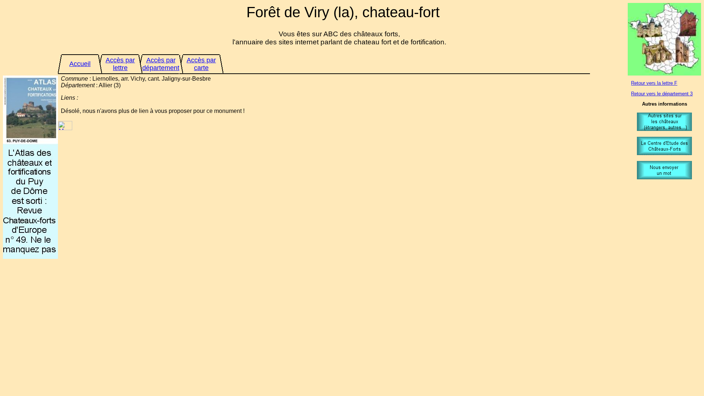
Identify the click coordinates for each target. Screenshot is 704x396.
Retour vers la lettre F (654, 83)
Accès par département (160, 64)
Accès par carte (201, 64)
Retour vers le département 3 (662, 93)
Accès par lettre (120, 64)
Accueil (80, 63)
